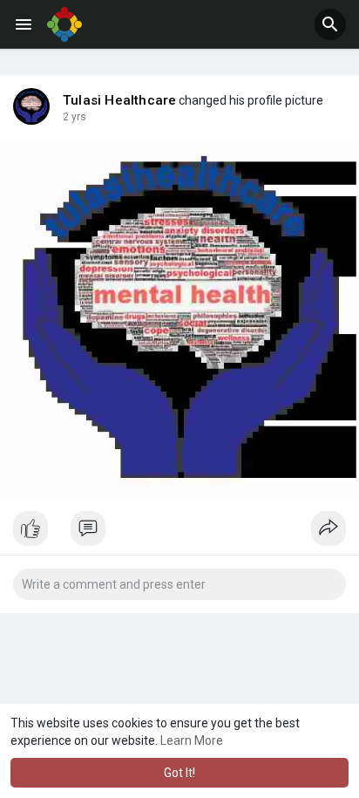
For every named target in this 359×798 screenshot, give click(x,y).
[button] (330, 24)
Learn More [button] (191, 740)
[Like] (179, 533)
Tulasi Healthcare (119, 100)
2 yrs (74, 117)
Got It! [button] (179, 773)
